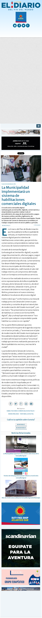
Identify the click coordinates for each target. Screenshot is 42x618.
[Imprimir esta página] (26, 404)
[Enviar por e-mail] (31, 404)
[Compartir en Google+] (21, 404)
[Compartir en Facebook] (10, 404)
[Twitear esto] (16, 404)
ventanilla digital (27, 414)
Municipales (6, 225)
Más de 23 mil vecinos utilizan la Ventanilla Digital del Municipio (21, 498)
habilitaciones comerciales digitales (20, 411)
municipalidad (13, 414)
